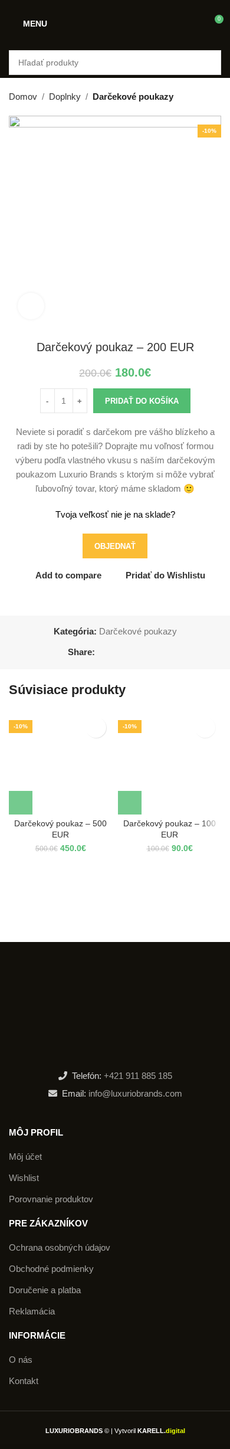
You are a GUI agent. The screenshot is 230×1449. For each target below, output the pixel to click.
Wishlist (24, 1178)
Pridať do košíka (142, 401)
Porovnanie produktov (51, 1199)
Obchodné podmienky (51, 1269)
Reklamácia (32, 1311)
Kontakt (23, 1381)
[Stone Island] (62, 906)
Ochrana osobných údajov (59, 1247)
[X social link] (115, 652)
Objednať (115, 546)
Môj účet (25, 1157)
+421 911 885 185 (138, 1076)
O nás (20, 1360)
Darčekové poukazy (133, 96)
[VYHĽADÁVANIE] (208, 62)
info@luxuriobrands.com (134, 1093)
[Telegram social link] (156, 652)
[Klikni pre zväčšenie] (31, 306)
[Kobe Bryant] (168, 906)
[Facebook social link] (102, 652)
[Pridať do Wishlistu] (96, 727)
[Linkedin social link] (142, 652)
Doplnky (65, 96)
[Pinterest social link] (129, 652)
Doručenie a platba (45, 1290)
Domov (23, 96)
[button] (20, 803)
